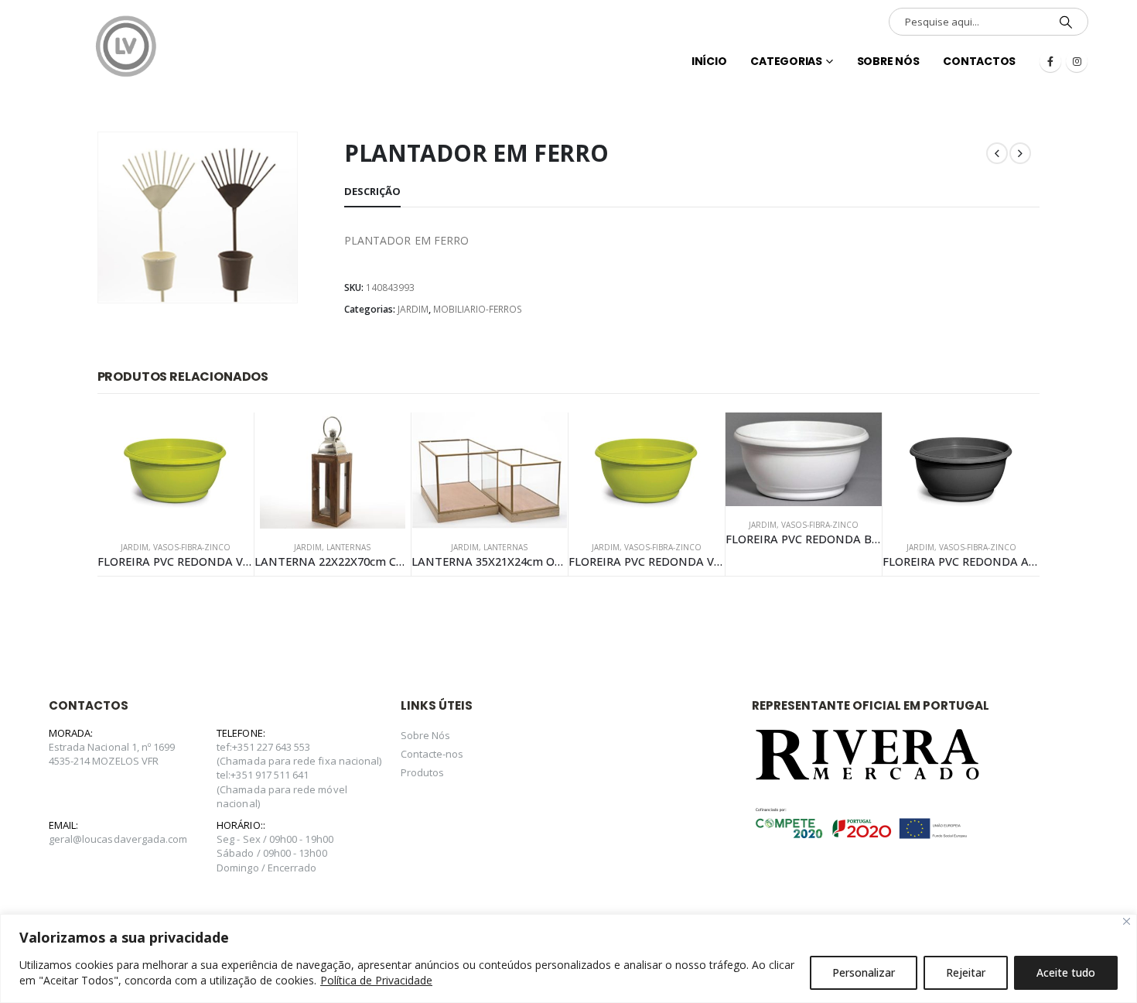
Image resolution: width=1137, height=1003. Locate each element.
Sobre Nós (888, 61)
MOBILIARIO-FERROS (477, 309)
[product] (175, 470)
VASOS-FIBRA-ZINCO (191, 547)
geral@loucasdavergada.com (118, 839)
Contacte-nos (432, 754)
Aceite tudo (1065, 972)
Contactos (979, 61)
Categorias (786, 61)
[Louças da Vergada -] (126, 46)
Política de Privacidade (376, 980)
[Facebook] (1050, 61)
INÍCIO (709, 61)
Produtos (423, 772)
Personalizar (863, 972)
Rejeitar (965, 972)
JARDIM (413, 309)
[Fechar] (1126, 921)
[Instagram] (1076, 61)
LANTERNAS (348, 547)
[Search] (1065, 22)
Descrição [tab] (372, 191)
